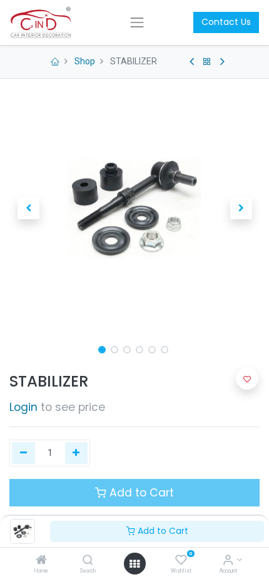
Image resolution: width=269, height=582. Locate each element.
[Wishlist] (181, 561)
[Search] (88, 561)
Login (23, 407)
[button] (28, 208)
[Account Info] (228, 561)
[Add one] (76, 453)
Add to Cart (161, 531)
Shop (84, 61)
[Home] (41, 561)
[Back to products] (207, 62)
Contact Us (226, 22)
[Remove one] (23, 453)
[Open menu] (134, 563)
